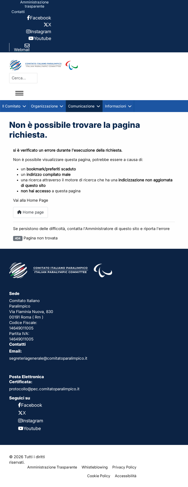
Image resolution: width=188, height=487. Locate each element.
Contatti (18, 12)
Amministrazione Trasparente (52, 467)
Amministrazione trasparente (34, 4)
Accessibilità (125, 476)
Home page (33, 212)
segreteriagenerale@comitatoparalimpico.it (48, 358)
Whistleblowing (95, 467)
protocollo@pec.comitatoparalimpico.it (44, 389)
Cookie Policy (98, 476)
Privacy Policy (124, 467)
